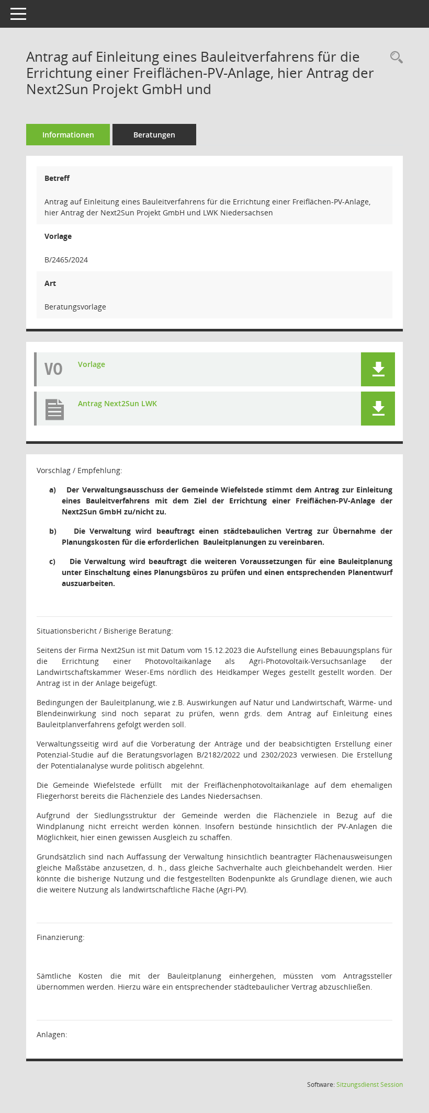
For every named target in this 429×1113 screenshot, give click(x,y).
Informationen (68, 135)
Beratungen (154, 135)
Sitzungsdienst (369, 1084)
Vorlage (91, 364)
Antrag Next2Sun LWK (117, 403)
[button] (378, 369)
